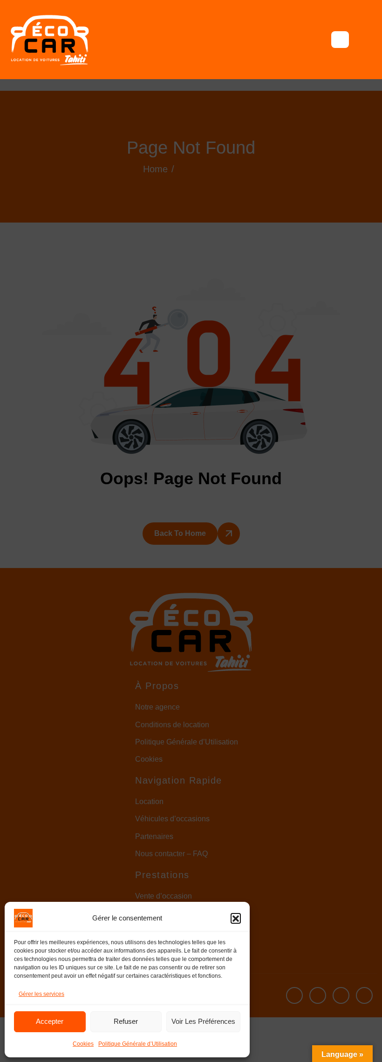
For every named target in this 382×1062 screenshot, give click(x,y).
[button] (235, 918)
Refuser (126, 1021)
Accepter (49, 1021)
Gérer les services (41, 994)
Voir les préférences (203, 1021)
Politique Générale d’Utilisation (137, 1044)
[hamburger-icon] (340, 39)
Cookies (83, 1044)
